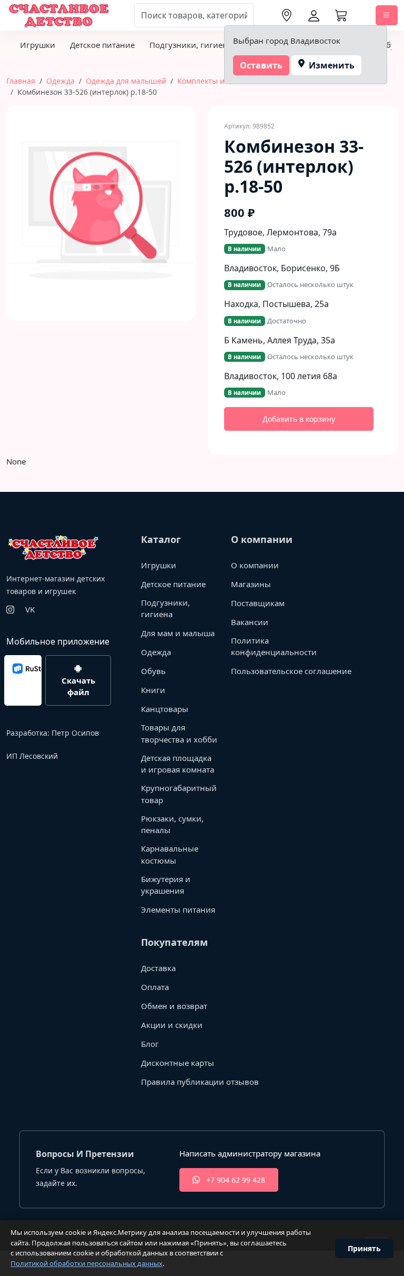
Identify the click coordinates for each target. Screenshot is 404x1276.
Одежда (60, 81)
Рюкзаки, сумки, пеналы (172, 824)
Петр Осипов (75, 733)
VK (30, 609)
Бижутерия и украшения (165, 885)
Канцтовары (164, 709)
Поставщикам (258, 603)
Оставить (261, 65)
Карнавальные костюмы (169, 854)
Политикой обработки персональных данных (87, 1263)
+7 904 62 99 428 (234, 1180)
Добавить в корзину (298, 419)
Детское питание (102, 44)
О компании (255, 565)
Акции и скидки (172, 1025)
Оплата (155, 987)
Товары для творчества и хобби (179, 733)
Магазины (251, 584)
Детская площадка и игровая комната (177, 764)
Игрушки (37, 44)
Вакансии (249, 622)
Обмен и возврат (174, 1006)
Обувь (153, 671)
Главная (20, 81)
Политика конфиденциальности (274, 646)
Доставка (158, 968)
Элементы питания (178, 909)
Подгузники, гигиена (190, 44)
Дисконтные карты (177, 1062)
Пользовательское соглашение (291, 671)
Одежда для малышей (126, 81)
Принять (364, 1248)
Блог (150, 1043)
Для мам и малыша (178, 633)
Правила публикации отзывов (200, 1081)
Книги (153, 690)
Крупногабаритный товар (179, 794)
